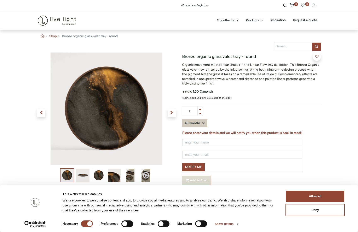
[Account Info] (315, 5)
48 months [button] (193, 123)
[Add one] (200, 109)
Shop (53, 36)
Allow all (315, 196)
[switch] (127, 223)
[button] (41, 113)
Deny (315, 210)
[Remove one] (200, 113)
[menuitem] (278, 20)
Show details (224, 224)
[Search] (285, 5)
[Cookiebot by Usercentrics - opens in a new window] (35, 224)
